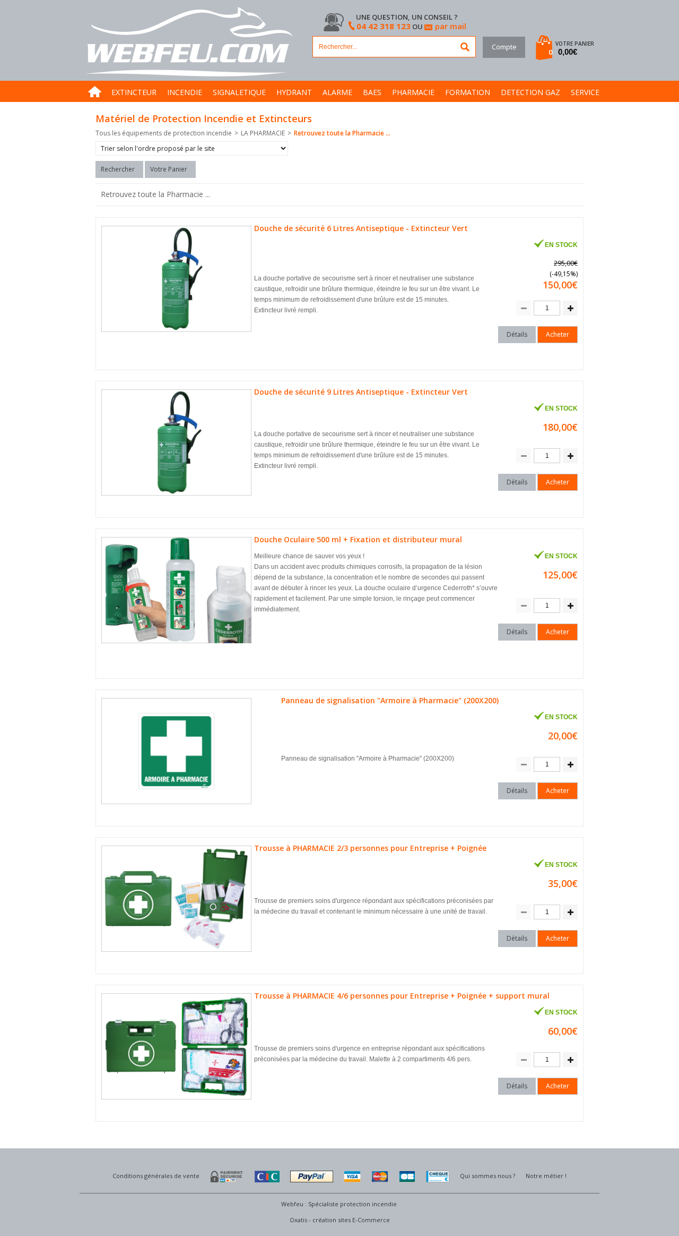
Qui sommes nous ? (487, 1176)
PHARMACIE (413, 92)
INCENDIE (184, 92)
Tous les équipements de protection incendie (163, 133)
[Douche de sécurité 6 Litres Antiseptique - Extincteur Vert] (177, 332)
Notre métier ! (546, 1176)
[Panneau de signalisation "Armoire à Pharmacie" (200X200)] (177, 804)
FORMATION (467, 92)
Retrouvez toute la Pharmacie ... (342, 133)
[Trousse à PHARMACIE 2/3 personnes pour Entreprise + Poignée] (177, 952)
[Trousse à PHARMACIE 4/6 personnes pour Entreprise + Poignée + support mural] (177, 1099)
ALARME (337, 92)
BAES (372, 92)
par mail (450, 26)
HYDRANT (294, 92)
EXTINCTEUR (133, 92)
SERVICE (585, 92)
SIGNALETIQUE (239, 92)
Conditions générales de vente (155, 1176)
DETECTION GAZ (530, 92)
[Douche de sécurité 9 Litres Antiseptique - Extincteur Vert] (177, 495)
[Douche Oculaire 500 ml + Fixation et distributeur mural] (177, 643)
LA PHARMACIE (263, 133)
